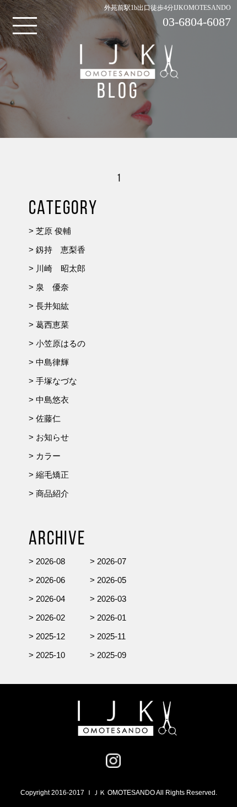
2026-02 (50, 617)
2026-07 (111, 561)
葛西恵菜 (52, 324)
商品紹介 (52, 493)
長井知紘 (52, 306)
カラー (48, 456)
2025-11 (111, 636)
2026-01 (111, 617)
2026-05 (111, 580)
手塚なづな (56, 381)
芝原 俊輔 (53, 231)
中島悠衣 (52, 399)
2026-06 (50, 580)
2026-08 (50, 561)
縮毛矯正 (52, 474)
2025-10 (50, 655)
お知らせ (52, 437)
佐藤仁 (48, 418)
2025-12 (50, 636)
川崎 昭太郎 (60, 268)
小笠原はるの (60, 343)
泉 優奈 (52, 287)
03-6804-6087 (197, 22)
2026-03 (111, 598)
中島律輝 (52, 362)
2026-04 (50, 598)
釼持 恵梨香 (60, 249)
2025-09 (111, 655)
